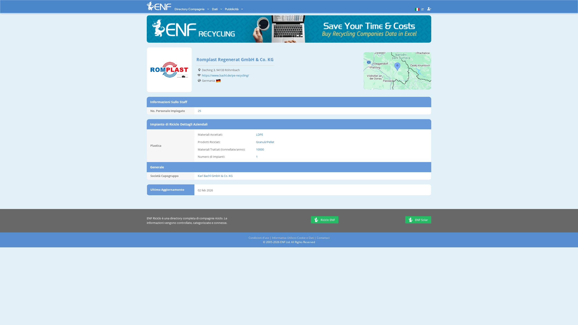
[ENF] (159, 6)
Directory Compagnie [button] (190, 9)
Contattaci (323, 238)
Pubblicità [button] (232, 9)
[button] (419, 9)
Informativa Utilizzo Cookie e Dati (293, 238)
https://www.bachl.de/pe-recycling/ (225, 75)
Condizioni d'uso (259, 238)
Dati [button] (215, 9)
